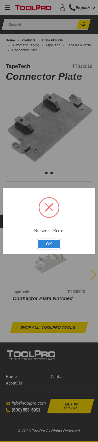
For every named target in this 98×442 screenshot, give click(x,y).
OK (49, 244)
